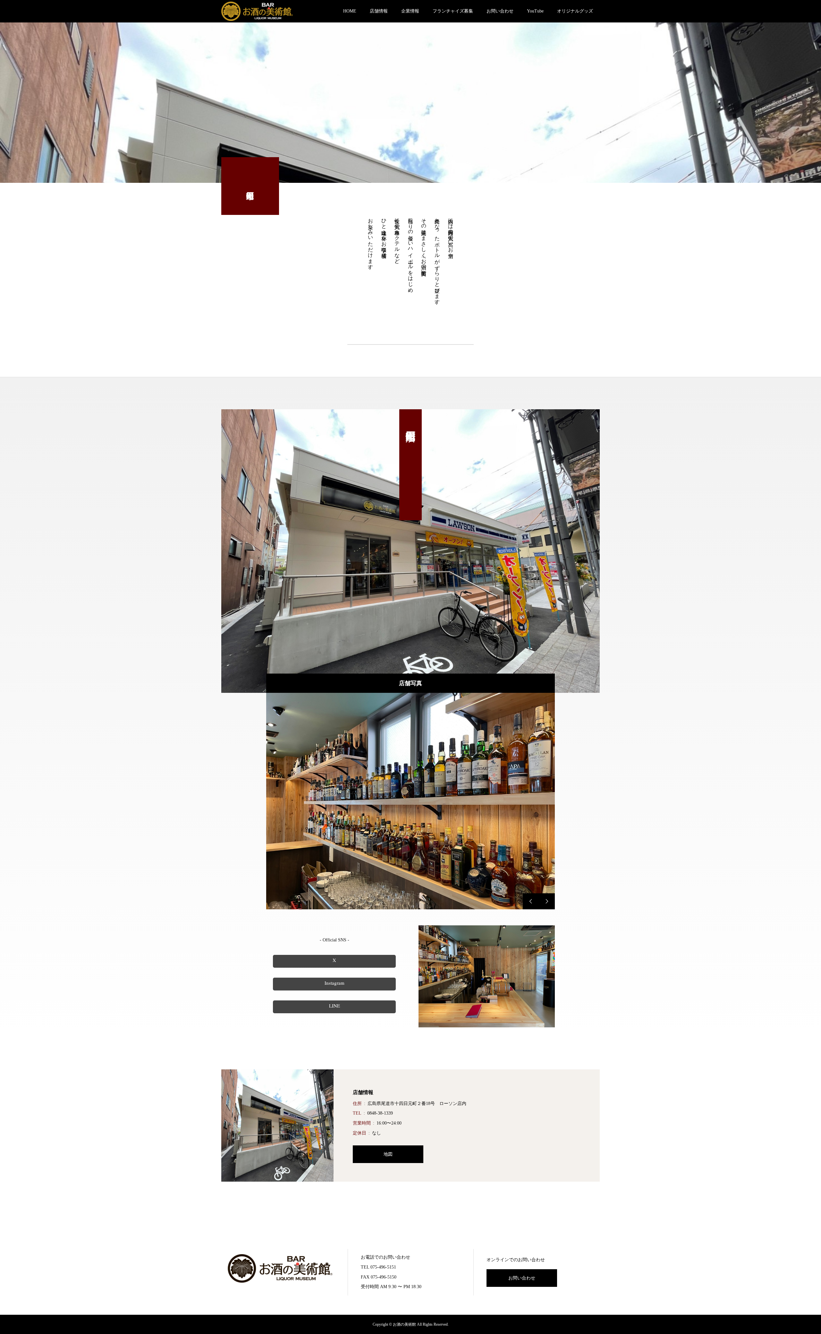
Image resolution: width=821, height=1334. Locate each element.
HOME (349, 11)
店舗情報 (379, 11)
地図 (388, 1154)
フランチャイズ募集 (453, 11)
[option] (410, 801)
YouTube (535, 11)
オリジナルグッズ (575, 11)
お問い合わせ (500, 11)
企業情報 (410, 11)
